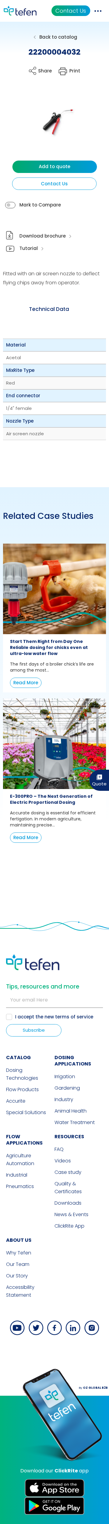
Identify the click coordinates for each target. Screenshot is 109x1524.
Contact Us (70, 10)
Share (45, 71)
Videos (62, 1160)
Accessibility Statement (20, 1291)
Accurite (15, 1100)
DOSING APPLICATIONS (72, 1060)
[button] (50, 124)
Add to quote (54, 166)
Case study (67, 1172)
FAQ (59, 1149)
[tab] (49, 309)
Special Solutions (26, 1112)
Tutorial (28, 248)
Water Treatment (74, 1122)
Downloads (67, 1203)
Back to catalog (58, 37)
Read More (25, 682)
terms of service (74, 1017)
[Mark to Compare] (10, 205)
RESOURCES (69, 1136)
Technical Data (49, 309)
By (93, 1388)
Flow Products (22, 1089)
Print (74, 71)
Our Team (17, 1264)
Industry (63, 1099)
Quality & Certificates (68, 1187)
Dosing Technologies (22, 1074)
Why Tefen (18, 1252)
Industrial (16, 1174)
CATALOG (18, 1057)
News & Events (71, 1214)
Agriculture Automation (20, 1159)
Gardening (67, 1088)
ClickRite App (69, 1225)
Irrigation (64, 1076)
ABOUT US (18, 1240)
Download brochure (42, 236)
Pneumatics (20, 1186)
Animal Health (70, 1110)
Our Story (17, 1275)
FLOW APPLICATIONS (24, 1139)
